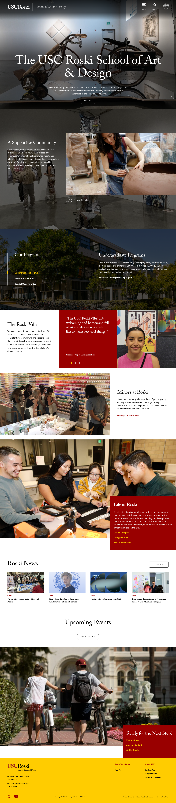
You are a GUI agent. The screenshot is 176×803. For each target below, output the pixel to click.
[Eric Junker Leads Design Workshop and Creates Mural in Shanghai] (150, 582)
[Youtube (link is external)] (16, 796)
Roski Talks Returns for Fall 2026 (105, 599)
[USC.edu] (166, 6)
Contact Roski (150, 770)
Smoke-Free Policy (163, 797)
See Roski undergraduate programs (116, 277)
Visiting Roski (132, 740)
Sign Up (118, 770)
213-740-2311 (12, 779)
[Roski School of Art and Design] (18, 7)
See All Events (88, 637)
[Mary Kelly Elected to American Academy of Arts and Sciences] (67, 582)
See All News (159, 564)
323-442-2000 (12, 786)
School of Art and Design (51, 7)
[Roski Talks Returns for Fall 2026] (108, 582)
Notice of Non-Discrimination (145, 797)
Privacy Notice (127, 797)
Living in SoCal (121, 537)
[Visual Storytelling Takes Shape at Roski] (25, 582)
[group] (134, 269)
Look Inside (81, 201)
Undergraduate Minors (128, 415)
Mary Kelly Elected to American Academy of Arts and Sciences (64, 600)
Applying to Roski (134, 745)
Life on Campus (121, 532)
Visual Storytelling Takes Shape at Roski (23, 600)
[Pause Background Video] (173, 98)
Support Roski (151, 774)
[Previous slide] (67, 363)
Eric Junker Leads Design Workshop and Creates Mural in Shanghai (149, 600)
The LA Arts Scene (122, 542)
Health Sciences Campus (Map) (18, 783)
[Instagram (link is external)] (9, 796)
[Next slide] (84, 363)
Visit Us (88, 101)
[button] (71, 363)
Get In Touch (132, 750)
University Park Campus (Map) (18, 776)
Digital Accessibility (153, 777)
